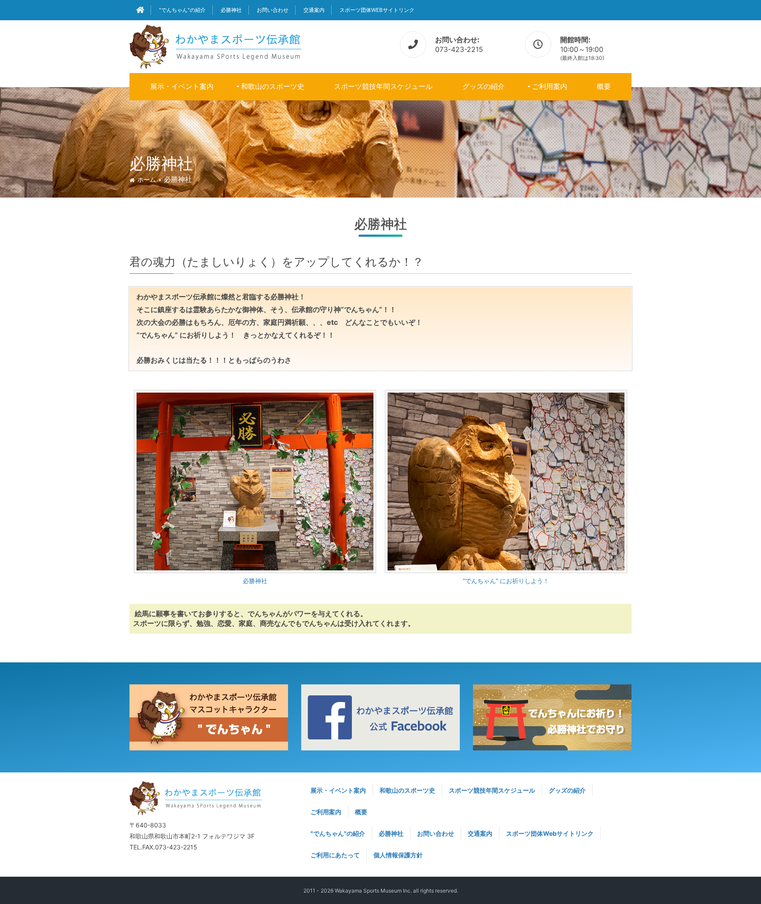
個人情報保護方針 (398, 855)
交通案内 (314, 10)
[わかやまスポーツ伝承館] (215, 45)
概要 (604, 86)
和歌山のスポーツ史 (272, 86)
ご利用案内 (549, 86)
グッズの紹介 (483, 86)
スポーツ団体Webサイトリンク (377, 10)
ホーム (146, 179)
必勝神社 (231, 10)
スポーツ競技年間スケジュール (383, 86)
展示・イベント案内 (182, 86)
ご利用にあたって (335, 855)
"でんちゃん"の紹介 (182, 10)
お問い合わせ (272, 10)
